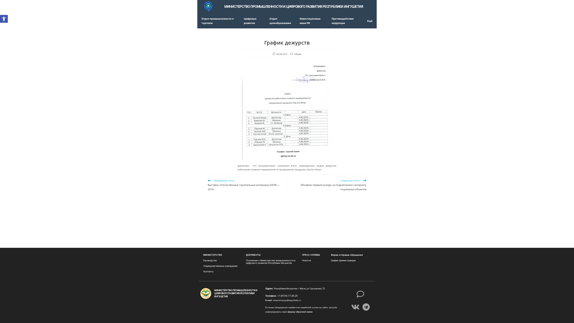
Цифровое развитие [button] (250, 21)
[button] (4, 19)
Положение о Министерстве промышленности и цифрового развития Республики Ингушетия (270, 261)
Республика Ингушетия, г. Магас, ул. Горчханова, (298, 288)
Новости (306, 260)
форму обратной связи (300, 312)
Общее (297, 54)
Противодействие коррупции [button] (343, 21)
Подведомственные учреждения (220, 266)
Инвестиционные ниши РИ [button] (310, 21)
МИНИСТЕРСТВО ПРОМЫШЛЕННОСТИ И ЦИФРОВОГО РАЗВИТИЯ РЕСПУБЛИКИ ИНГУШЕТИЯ (293, 7)
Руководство (210, 260)
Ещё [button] (370, 20)
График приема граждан (343, 260)
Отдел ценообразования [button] (280, 21)
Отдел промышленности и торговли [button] (217, 21)
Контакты (208, 271)
